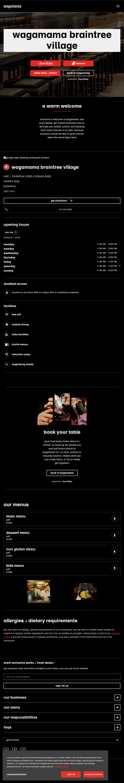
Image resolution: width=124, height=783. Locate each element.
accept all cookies (93, 774)
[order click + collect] (45, 63)
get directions (59, 200)
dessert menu (17, 535)
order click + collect (45, 73)
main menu (16, 519)
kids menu (15, 568)
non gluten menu (21, 552)
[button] (118, 6)
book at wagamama (78, 73)
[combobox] (62, 740)
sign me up (62, 685)
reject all (71, 774)
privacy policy (61, 766)
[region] (55, 765)
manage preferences (16, 774)
